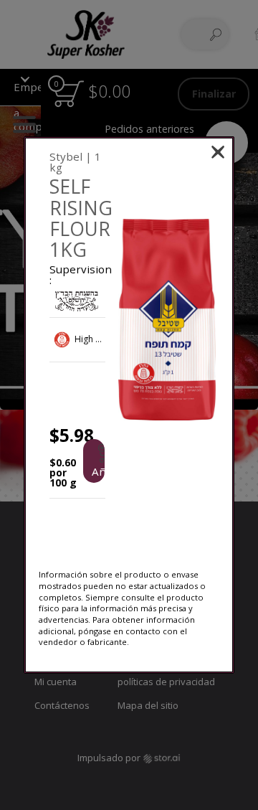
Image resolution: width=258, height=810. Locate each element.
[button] (166, 319)
